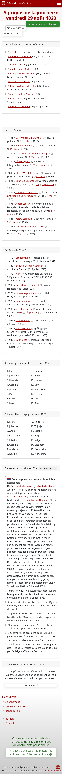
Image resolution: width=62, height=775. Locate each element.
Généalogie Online (18, 3)
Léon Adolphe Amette (27, 293)
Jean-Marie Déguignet (27, 285)
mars (10, 214)
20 (33, 165)
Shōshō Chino (23, 328)
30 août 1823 (14, 28)
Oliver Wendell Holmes (27, 173)
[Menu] (59, 3)
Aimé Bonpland (23, 145)
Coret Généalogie (52, 770)
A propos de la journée (29, 12)
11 (11, 149)
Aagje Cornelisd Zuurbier (21, 94)
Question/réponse (15, 706)
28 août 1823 (13, 33)
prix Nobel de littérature (20, 195)
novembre (43, 165)
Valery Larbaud (23, 218)
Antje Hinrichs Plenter (20, 56)
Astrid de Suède (24, 309)
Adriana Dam (15, 98)
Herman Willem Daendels (35, 500)
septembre (48, 184)
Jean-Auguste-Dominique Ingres (32, 153)
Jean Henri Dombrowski (28, 137)
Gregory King (22, 257)
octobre (40, 176)
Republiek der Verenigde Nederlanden (32, 486)
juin (24, 233)
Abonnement (12, 701)
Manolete (22, 339)
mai (17, 149)
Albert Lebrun (22, 203)
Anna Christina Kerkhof (20, 69)
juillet (27, 141)
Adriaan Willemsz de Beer (22, 73)
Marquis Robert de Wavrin (29, 226)
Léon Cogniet (22, 161)
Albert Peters (15, 52)
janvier (37, 157)
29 (17, 233)
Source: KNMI (29, 685)
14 (29, 157)
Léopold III (31, 312)
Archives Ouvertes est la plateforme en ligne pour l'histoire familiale (30, 752)
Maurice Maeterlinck (26, 192)
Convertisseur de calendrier (43, 24)
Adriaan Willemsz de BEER (22, 86)
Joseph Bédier (22, 320)
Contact (9, 723)
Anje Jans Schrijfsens (19, 106)
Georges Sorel (23, 301)
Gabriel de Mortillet (26, 180)
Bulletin (9, 718)
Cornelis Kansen (17, 64)
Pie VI (18, 273)
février (15, 222)
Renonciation (12, 710)
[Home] (58, 767)
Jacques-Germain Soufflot (29, 265)
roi (20, 312)
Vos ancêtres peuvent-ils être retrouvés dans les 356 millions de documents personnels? (31, 741)
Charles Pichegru (16, 496)
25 (37, 184)
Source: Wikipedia (47, 468)
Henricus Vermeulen (19, 81)
